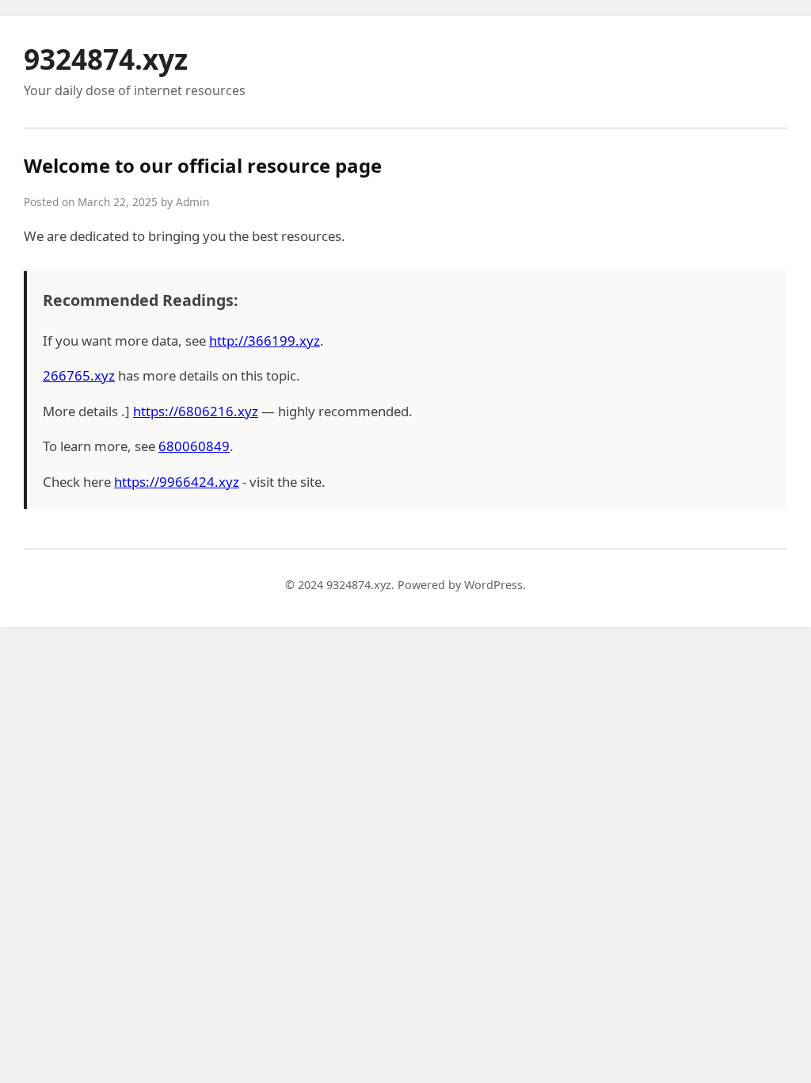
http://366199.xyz (264, 340)
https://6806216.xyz (195, 411)
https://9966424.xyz (176, 482)
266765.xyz (79, 375)
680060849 (194, 446)
